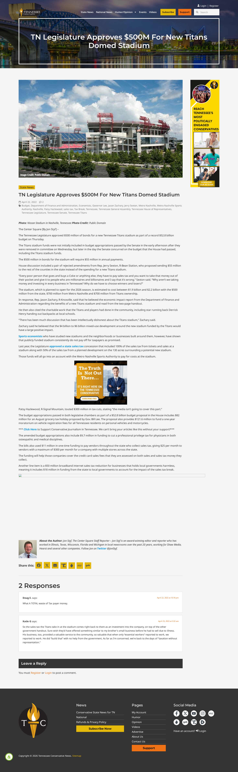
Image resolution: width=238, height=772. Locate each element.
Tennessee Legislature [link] (34, 212)
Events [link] (143, 12)
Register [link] (36, 673)
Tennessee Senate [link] (57, 212)
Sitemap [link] (76, 755)
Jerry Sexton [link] (130, 205)
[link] (9, 757)
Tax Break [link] (79, 209)
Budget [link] (26, 205)
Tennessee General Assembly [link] (114, 209)
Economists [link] (85, 205)
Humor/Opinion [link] (124, 12)
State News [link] (87, 12)
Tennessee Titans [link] (77, 212)
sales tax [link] (68, 209)
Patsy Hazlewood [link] (53, 209)
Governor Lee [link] (99, 205)
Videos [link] (153, 12)
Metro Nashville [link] (147, 205)
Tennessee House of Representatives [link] (151, 209)
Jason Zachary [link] (115, 205)
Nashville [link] (38, 209)
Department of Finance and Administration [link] (54, 205)
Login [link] (48, 673)
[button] (38, 565)
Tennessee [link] (91, 209)
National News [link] (104, 12)
